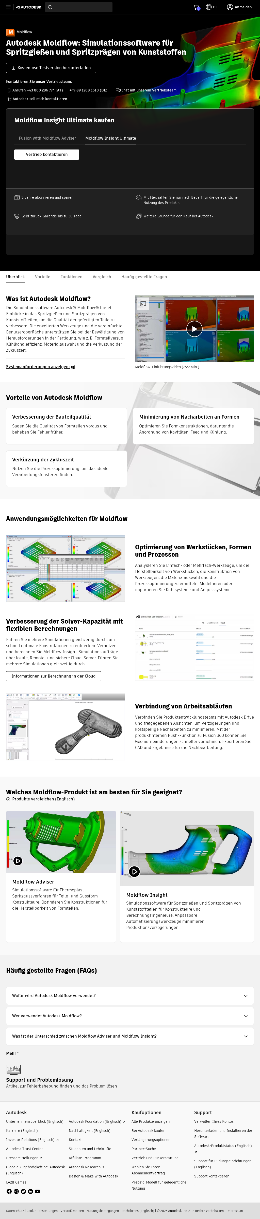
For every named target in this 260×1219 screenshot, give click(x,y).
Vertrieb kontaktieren (47, 154)
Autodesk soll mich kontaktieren (40, 98)
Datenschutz (15, 1211)
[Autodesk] (29, 7)
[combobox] (78, 7)
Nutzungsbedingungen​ (103, 1211)
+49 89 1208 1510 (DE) (88, 90)
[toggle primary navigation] (11, 7)
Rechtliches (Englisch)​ (138, 1211)
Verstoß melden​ (72, 1211)
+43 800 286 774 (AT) (45, 90)
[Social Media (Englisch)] (23, 1191)
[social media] (23, 1191)
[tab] (47, 138)
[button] (130, 996)
